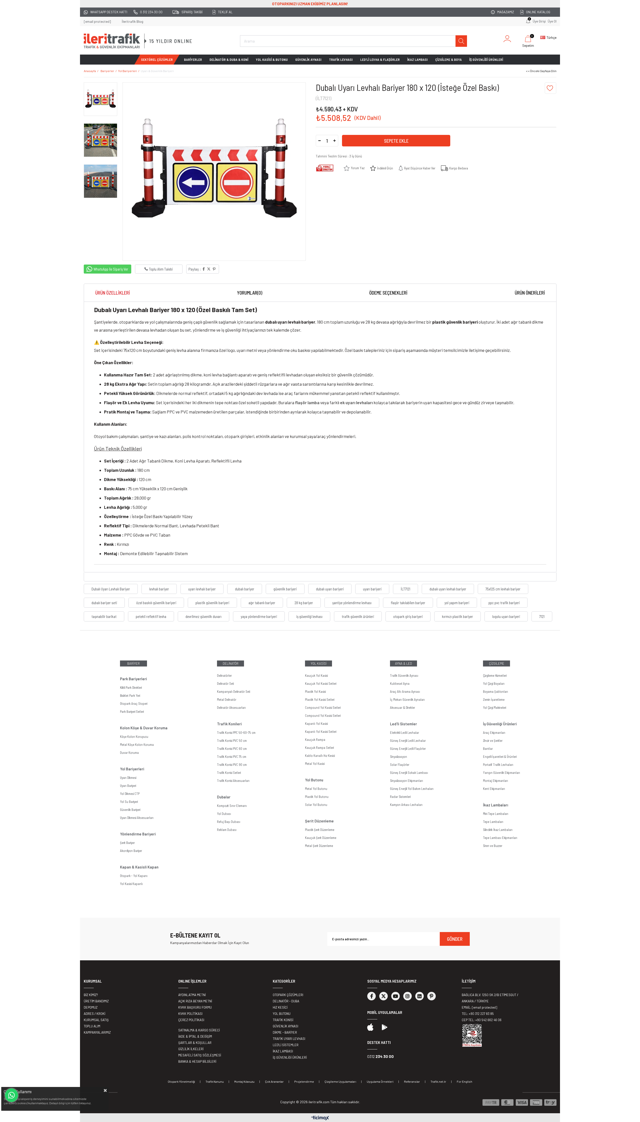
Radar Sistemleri (400, 797)
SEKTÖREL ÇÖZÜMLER (157, 59)
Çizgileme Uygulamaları (340, 1081)
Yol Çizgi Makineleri (494, 708)
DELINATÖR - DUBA (286, 1001)
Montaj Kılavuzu (244, 1081)
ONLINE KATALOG (538, 12)
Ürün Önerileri (530, 293)
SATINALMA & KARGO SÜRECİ (199, 1030)
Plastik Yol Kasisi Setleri (319, 700)
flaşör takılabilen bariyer (408, 602)
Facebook (371, 996)
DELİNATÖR (230, 663)
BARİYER (133, 663)
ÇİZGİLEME (496, 663)
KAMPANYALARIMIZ (97, 1032)
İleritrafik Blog (132, 21)
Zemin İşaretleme (493, 700)
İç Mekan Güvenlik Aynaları (407, 700)
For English (464, 1081)
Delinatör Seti (225, 684)
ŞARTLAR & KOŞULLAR (195, 1043)
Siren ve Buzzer (492, 846)
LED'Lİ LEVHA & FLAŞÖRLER (380, 59)
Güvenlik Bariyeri (130, 810)
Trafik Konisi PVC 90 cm (232, 765)
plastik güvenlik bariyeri (212, 602)
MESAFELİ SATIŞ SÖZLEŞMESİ (199, 1055)
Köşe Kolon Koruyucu (134, 737)
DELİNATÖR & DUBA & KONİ (229, 59)
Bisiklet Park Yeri (130, 696)
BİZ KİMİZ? (91, 995)
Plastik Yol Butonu (316, 797)
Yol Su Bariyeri (129, 802)
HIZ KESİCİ (280, 1007)
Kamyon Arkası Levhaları (406, 805)
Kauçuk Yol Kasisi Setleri (320, 684)
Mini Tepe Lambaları (495, 814)
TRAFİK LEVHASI (341, 59)
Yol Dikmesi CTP (130, 794)
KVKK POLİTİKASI (190, 1014)
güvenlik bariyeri (285, 589)
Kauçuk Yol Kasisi (316, 676)
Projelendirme (304, 1081)
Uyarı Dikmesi (128, 778)
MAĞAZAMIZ (505, 12)
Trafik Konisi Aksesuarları (233, 781)
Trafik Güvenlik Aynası (404, 676)
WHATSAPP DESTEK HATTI (108, 12)
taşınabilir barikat (104, 616)
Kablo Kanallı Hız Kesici (320, 756)
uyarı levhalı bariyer (202, 589)
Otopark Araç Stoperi (133, 704)
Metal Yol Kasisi (314, 764)
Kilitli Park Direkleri (131, 688)
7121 (541, 616)
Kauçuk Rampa (315, 740)
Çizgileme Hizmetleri (494, 676)
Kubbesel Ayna (400, 684)
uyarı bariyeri (372, 589)
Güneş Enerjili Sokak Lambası (409, 773)
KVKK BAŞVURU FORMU (195, 1007)
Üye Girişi (539, 21)
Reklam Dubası (226, 830)
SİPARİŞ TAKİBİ (192, 12)
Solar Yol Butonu (316, 805)
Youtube (395, 996)
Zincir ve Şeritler (492, 741)
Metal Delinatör (226, 700)
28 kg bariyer (303, 602)
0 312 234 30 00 (151, 12)
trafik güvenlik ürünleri (358, 616)
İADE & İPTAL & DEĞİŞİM (195, 1036)
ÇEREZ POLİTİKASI (191, 1020)
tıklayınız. (85, 1103)
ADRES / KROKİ (94, 1014)
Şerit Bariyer (127, 843)
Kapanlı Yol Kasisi (316, 724)
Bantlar (488, 749)
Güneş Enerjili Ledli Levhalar (408, 741)
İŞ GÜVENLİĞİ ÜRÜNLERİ (486, 59)
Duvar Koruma (129, 753)
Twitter (383, 996)
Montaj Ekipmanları (495, 781)
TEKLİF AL (225, 12)
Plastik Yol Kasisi (315, 692)
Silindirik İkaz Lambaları (497, 830)
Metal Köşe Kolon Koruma (137, 745)
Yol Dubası (224, 814)
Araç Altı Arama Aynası (405, 692)
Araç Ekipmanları (494, 733)
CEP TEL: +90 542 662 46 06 (482, 1020)
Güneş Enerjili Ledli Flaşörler (408, 749)
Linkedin (419, 996)
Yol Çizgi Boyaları (493, 684)
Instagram (407, 996)
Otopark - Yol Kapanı (134, 876)
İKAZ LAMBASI (417, 59)
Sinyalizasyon (398, 757)
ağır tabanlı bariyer (261, 602)
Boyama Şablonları (495, 692)
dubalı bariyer (244, 589)
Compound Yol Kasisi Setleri (322, 708)
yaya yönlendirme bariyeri (259, 616)
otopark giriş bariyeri (408, 616)
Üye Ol (552, 21)
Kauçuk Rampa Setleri (319, 748)
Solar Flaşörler (399, 765)
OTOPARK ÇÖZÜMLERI (288, 995)
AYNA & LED (403, 663)
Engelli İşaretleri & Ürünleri (499, 757)
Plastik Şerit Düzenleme (319, 830)
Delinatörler (224, 676)
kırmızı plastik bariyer (457, 616)
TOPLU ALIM (92, 1026)
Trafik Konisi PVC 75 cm (231, 757)
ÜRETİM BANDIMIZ (96, 1001)
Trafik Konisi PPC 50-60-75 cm (236, 733)
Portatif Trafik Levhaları (498, 765)
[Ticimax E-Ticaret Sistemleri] (320, 1118)
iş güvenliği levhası (309, 616)
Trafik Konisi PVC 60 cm (232, 749)
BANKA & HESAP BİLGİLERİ (197, 1061)
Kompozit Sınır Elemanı (232, 806)
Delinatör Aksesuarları (231, 708)
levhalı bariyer (159, 589)
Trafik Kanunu (215, 1081)
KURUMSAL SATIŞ (96, 1020)
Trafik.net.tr (438, 1081)
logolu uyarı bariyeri (506, 616)
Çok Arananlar (274, 1081)
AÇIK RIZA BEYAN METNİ (195, 1001)
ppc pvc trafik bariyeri (504, 602)
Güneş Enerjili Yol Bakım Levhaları (412, 789)
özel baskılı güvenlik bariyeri (156, 602)
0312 (380, 1056)
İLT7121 (405, 589)
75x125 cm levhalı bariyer (503, 589)
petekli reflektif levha (151, 616)
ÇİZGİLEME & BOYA (448, 59)
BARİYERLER (193, 59)
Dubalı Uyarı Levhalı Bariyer (111, 589)
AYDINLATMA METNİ (192, 995)
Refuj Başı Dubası (228, 822)
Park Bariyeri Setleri (132, 712)
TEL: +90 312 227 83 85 (478, 1014)
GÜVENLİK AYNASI (308, 59)
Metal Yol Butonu (316, 789)
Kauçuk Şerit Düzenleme (320, 838)
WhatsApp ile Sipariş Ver (111, 269)
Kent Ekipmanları (494, 789)
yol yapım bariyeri (456, 602)
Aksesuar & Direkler (402, 708)
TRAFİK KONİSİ (283, 1020)
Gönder (454, 939)
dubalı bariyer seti (104, 602)
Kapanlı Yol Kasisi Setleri (320, 732)
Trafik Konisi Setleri (229, 773)
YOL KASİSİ (318, 663)
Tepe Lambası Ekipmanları (500, 838)
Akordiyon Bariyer (131, 851)
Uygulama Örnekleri (380, 1081)
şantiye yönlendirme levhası (352, 602)
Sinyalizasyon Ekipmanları (406, 781)
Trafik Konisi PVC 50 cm (232, 741)
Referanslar (412, 1081)
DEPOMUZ (91, 1007)
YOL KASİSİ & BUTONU (272, 59)
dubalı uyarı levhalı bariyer (448, 589)
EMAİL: (479, 1007)
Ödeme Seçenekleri (388, 293)
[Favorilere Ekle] (550, 88)
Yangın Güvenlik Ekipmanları (501, 773)
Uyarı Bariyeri (128, 786)
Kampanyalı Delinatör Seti (233, 692)
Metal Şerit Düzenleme (319, 846)
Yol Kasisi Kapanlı (131, 884)
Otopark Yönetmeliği (181, 1081)
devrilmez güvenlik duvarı (204, 616)
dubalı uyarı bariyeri (330, 589)
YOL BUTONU (281, 1014)
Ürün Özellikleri (112, 293)
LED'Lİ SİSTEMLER (285, 1045)
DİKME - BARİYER (285, 1032)
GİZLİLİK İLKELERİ (191, 1049)
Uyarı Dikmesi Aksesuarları (137, 818)
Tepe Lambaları (493, 822)
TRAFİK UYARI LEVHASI (289, 1039)
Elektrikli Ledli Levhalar (404, 733)
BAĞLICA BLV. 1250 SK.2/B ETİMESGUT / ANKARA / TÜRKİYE (490, 998)
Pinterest (431, 996)
